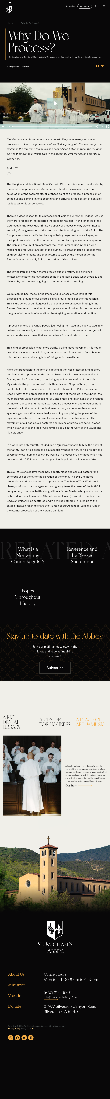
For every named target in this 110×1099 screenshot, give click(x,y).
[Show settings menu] (102, 126)
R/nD (34, 1028)
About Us (16, 974)
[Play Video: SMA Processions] (55, 103)
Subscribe (55, 667)
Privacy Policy (14, 1028)
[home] (9, 9)
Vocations (16, 995)
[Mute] (96, 126)
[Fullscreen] (107, 126)
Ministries (16, 985)
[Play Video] (2, 126)
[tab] (18, 722)
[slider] (52, 126)
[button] (103, 6)
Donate (14, 1006)
